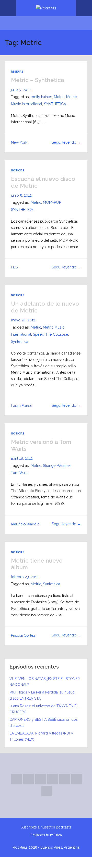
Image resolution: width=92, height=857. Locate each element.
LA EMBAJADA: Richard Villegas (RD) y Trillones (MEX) (41, 736)
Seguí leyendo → (66, 142)
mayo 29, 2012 (23, 320)
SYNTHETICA (55, 104)
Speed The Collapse (50, 334)
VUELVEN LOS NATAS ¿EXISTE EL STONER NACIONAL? (44, 682)
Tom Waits (20, 473)
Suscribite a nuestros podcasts (46, 827)
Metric (59, 97)
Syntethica (19, 341)
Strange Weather (57, 466)
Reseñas (17, 71)
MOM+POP (52, 202)
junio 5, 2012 (21, 195)
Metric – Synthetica (37, 80)
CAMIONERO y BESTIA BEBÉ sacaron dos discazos (43, 722)
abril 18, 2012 (22, 458)
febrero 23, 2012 (25, 577)
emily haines (41, 97)
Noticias (17, 170)
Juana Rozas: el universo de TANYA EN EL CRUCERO (43, 709)
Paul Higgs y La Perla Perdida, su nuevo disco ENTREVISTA (42, 695)
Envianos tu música (46, 835)
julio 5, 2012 (21, 90)
